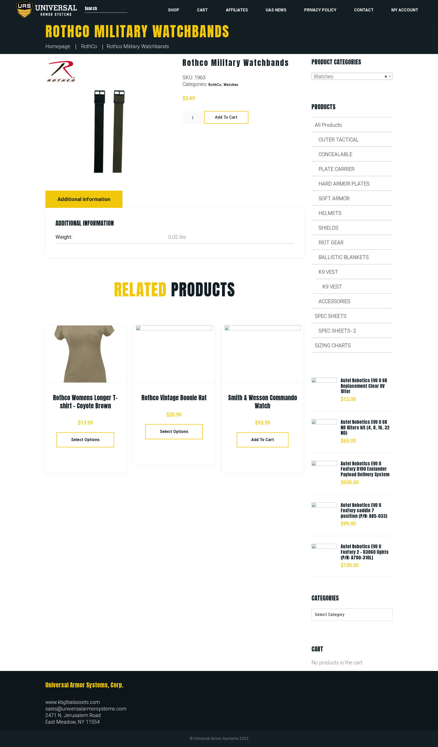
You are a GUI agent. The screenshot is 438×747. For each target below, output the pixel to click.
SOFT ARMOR (334, 198)
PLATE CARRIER (336, 169)
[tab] (84, 199)
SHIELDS (328, 228)
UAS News (276, 10)
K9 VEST (328, 272)
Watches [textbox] (350, 77)
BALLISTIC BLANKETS (344, 257)
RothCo (89, 46)
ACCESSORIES (334, 301)
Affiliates (237, 10)
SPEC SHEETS (330, 316)
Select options (85, 439)
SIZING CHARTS (333, 345)
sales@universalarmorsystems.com (85, 709)
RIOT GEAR (331, 243)
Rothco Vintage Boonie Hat (174, 397)
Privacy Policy (320, 10)
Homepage (57, 46)
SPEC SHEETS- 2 (337, 331)
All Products (328, 125)
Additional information (84, 199)
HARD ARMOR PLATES (344, 184)
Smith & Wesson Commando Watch (262, 401)
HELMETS (330, 213)
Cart (202, 10)
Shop (173, 10)
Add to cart (226, 117)
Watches (231, 85)
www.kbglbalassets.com (72, 702)
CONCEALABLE (335, 154)
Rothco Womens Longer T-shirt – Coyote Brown (85, 401)
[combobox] (352, 76)
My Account (404, 10)
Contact (364, 10)
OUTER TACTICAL (339, 140)
